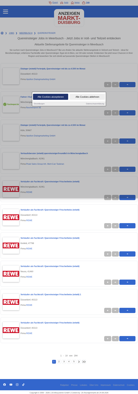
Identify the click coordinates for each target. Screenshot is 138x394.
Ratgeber (64, 385)
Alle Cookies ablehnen (87, 96)
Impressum (106, 385)
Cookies (130, 385)
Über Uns (94, 385)
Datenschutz (119, 385)
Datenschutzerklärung (95, 104)
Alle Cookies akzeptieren (51, 96)
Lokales (83, 385)
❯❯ (84, 361)
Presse (74, 385)
